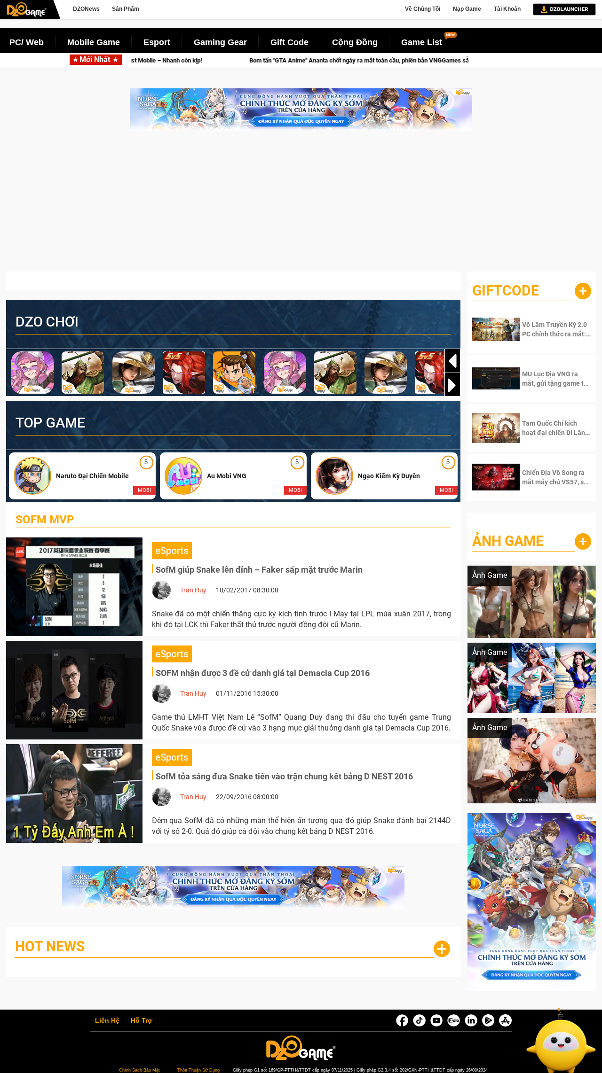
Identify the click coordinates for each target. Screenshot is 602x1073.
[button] (452, 385)
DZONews (86, 9)
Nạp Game (467, 9)
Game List (421, 42)
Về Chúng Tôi (422, 9)
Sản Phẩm (125, 9)
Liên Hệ (107, 1021)
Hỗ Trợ (141, 1021)
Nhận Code (550, 329)
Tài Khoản (507, 9)
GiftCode (505, 290)
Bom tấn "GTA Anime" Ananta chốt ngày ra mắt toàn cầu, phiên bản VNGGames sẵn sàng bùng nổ (302, 60)
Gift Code (289, 42)
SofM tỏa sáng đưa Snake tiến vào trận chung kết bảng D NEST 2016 (284, 776)
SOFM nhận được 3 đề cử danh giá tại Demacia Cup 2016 (263, 673)
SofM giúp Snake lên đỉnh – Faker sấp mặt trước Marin (259, 570)
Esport (156, 42)
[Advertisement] (301, 206)
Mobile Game (93, 42)
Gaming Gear (220, 42)
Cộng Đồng (355, 42)
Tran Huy (193, 590)
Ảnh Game (508, 541)
